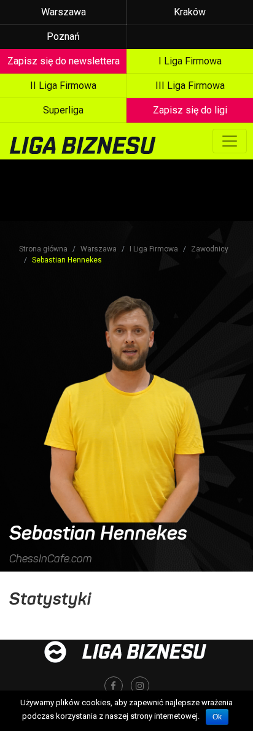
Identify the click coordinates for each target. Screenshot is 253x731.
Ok (217, 717)
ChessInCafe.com (50, 558)
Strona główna (43, 249)
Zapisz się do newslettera (63, 61)
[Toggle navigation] (229, 141)
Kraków (190, 12)
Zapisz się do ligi (190, 110)
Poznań (63, 36)
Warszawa (63, 12)
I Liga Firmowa (154, 249)
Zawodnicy (209, 249)
